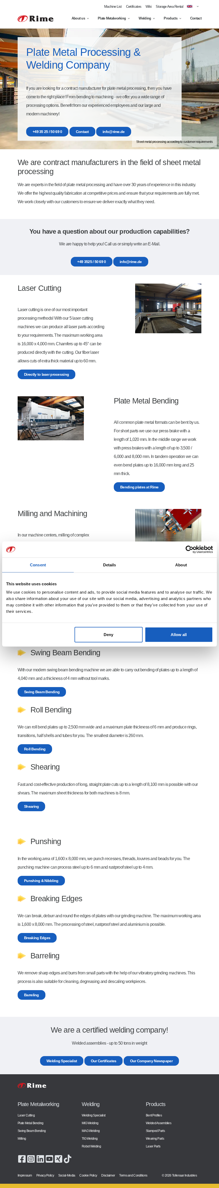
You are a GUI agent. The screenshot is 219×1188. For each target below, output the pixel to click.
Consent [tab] (38, 564)
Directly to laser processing (46, 374)
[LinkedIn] (40, 1158)
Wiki (148, 7)
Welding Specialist (61, 1061)
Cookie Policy (88, 1175)
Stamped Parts (155, 1130)
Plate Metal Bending (31, 1123)
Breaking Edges (37, 938)
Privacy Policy (45, 1175)
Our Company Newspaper (151, 1061)
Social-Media (66, 1175)
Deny (108, 634)
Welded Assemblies (158, 1123)
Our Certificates (103, 1061)
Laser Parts (153, 1146)
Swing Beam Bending (42, 692)
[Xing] (58, 1158)
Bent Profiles (154, 1115)
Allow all (179, 634)
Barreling (31, 995)
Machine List (113, 7)
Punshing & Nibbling (41, 881)
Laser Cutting (26, 1115)
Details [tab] (109, 564)
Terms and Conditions (133, 1175)
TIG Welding (89, 1138)
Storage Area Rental (169, 7)
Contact (195, 18)
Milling (22, 1138)
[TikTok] (67, 1158)
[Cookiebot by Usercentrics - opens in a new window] (189, 549)
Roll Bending (35, 749)
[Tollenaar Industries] (35, 18)
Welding (145, 18)
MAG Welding (91, 1130)
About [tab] (181, 564)
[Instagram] (31, 1158)
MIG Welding (90, 1123)
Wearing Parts (155, 1138)
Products (170, 18)
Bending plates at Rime (139, 487)
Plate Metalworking (112, 18)
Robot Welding (91, 1146)
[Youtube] (49, 1158)
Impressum (25, 1175)
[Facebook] (22, 1158)
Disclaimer (108, 1175)
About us (78, 18)
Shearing (31, 806)
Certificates (134, 7)
